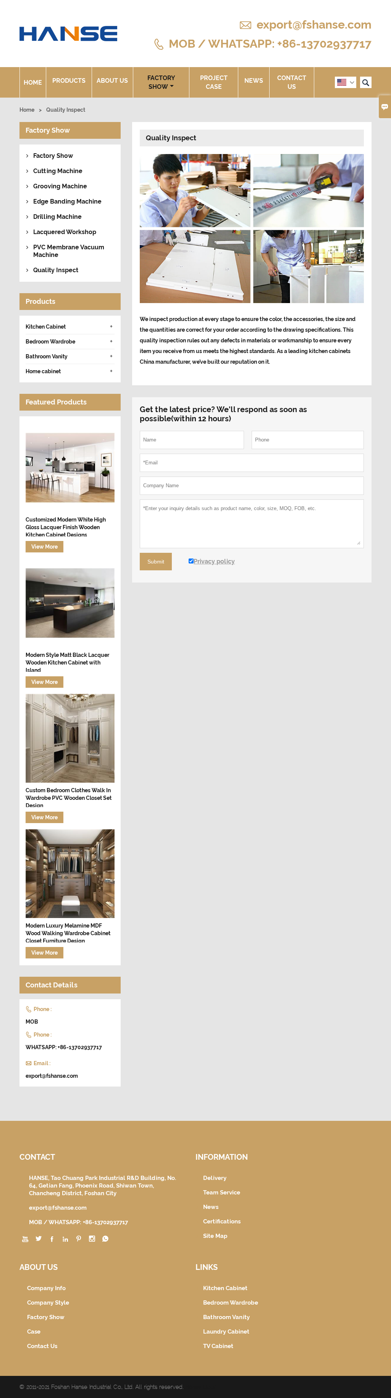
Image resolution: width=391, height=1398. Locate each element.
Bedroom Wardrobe (50, 342)
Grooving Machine (60, 186)
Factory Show (161, 82)
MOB (32, 1022)
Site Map (215, 1236)
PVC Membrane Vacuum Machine (68, 251)
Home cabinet (43, 371)
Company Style (48, 1302)
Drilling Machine (57, 216)
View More (44, 547)
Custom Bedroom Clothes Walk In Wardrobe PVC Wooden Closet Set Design (68, 798)
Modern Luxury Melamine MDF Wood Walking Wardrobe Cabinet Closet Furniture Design (68, 933)
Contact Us (291, 82)
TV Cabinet (218, 1346)
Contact (37, 1157)
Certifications (222, 1221)
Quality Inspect (55, 270)
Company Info (46, 1288)
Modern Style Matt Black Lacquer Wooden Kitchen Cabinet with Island (67, 662)
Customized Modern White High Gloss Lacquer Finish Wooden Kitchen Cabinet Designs (66, 527)
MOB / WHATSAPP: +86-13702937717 (270, 43)
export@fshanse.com (314, 24)
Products (69, 80)
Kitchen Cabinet (46, 327)
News (253, 80)
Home (33, 82)
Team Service (221, 1192)
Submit (155, 562)
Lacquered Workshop (64, 232)
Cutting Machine (57, 171)
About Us (112, 80)
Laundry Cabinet (226, 1331)
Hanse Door (200, 1387)
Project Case (214, 82)
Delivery (214, 1178)
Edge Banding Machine (67, 201)
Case (33, 1331)
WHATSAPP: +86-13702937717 (64, 1047)
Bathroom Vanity (47, 356)
